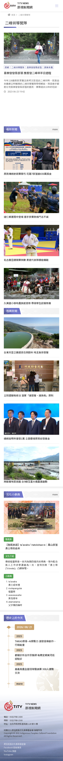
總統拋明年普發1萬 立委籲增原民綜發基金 (27, 438)
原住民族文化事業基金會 (15, 743)
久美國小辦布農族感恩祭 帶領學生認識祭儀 (27, 303)
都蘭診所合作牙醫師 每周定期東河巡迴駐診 (35, 657)
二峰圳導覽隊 (17, 67)
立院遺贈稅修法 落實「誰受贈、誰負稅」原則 (28, 395)
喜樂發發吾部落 (34, 67)
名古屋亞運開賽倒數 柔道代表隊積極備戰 (26, 260)
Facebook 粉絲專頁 (12, 747)
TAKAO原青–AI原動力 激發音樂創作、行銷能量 (35, 643)
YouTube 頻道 (10, 751)
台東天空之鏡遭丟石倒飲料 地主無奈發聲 (26, 352)
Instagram (8, 754)
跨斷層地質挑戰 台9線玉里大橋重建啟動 (25, 481)
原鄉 (7, 67)
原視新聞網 (25, 7)
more (19, 683)
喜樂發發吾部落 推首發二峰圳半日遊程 (27, 73)
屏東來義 (48, 67)
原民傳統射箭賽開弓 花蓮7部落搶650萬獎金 (28, 174)
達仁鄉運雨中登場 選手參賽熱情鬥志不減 (26, 217)
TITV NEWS (23, 3)
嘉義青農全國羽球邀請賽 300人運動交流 (34, 671)
